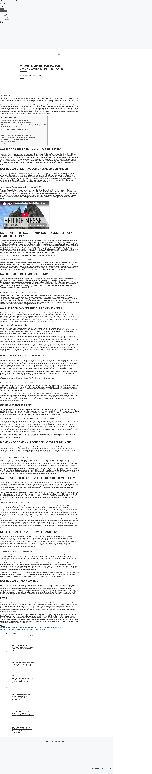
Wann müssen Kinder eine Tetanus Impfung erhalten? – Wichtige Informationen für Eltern (31, 628)
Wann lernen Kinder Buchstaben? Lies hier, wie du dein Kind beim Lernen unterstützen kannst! (23, 664)
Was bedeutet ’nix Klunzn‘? (11, 141)
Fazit (5, 143)
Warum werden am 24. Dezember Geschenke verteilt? (19, 137)
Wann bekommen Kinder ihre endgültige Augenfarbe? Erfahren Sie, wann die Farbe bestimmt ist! (21, 697)
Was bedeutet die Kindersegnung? (13, 127)
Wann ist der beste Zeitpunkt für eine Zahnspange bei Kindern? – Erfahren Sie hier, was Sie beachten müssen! (22, 680)
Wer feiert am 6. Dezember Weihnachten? (15, 139)
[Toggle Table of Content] (44, 118)
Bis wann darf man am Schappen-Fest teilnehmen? (18, 135)
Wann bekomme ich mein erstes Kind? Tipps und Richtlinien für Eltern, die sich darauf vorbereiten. (22, 730)
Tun (5, 16)
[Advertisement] (76, 36)
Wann (5, 14)
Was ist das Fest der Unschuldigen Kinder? (15, 120)
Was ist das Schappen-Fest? (13, 133)
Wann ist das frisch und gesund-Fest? (16, 131)
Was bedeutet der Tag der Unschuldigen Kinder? (17, 122)
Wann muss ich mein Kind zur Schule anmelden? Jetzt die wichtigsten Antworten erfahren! (23, 713)
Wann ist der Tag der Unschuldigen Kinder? (15, 129)
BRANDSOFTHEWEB (25, 76)
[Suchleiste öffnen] (1, 7)
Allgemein (7, 19)
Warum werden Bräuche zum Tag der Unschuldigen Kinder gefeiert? (24, 125)
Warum (6, 17)
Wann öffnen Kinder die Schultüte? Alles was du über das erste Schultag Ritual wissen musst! (23, 648)
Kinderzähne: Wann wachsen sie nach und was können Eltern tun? (23, 629)
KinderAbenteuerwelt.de (8, 4)
